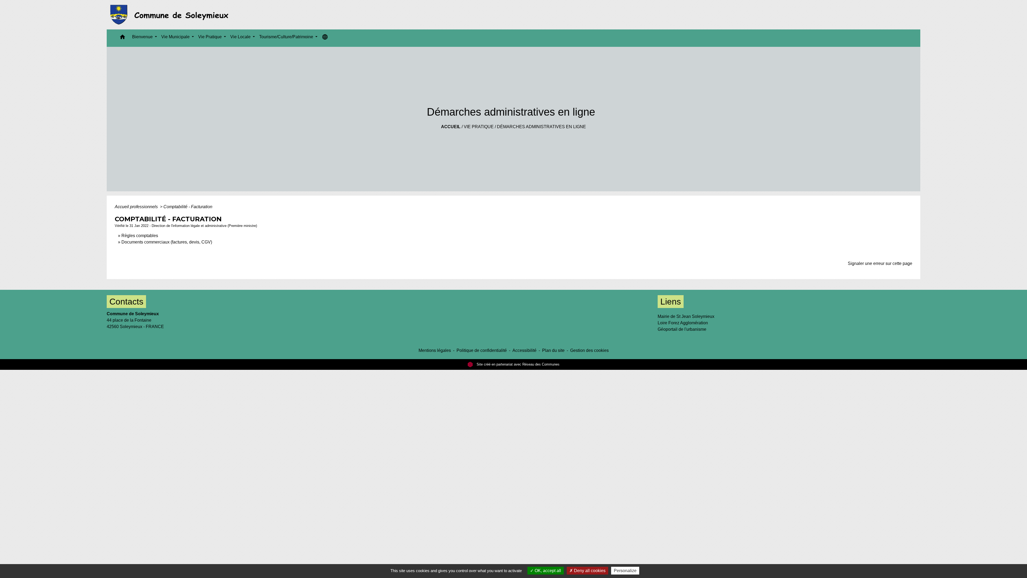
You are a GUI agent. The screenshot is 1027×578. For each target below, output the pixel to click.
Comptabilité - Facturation (187, 206)
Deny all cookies (589, 570)
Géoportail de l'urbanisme (682, 329)
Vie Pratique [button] (210, 37)
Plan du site (553, 350)
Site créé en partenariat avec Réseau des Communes (518, 364)
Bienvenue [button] (143, 37)
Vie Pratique (479, 126)
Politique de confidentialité (482, 350)
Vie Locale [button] (241, 37)
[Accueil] (171, 15)
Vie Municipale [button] (176, 37)
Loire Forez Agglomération (683, 323)
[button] (122, 38)
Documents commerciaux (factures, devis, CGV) (166, 242)
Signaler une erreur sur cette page (880, 263)
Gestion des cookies (589, 350)
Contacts (126, 301)
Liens (670, 301)
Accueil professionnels (137, 206)
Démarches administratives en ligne (541, 126)
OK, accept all (547, 570)
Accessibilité (524, 350)
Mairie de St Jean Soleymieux (686, 316)
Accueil (451, 126)
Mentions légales (435, 350)
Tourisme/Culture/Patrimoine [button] (286, 37)
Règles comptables (139, 235)
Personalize (625, 570)
